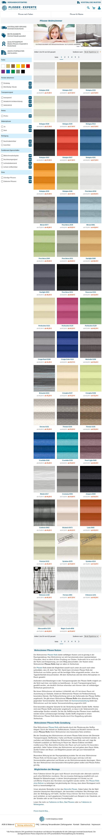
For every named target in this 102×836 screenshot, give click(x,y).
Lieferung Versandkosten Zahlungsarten (56, 824)
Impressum (96, 824)
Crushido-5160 (44, 462)
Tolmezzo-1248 (44, 596)
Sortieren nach (78, 52)
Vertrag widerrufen (25, 825)
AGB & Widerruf (8, 824)
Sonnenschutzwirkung (80, 701)
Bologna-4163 (44, 159)
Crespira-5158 (90, 394)
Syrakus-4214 (90, 562)
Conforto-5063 (44, 529)
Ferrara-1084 (67, 596)
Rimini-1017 (44, 495)
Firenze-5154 (67, 428)
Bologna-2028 (44, 91)
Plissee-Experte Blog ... (41, 811)
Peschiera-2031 (67, 260)
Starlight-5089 (90, 260)
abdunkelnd (8, 105)
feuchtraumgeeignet (10, 159)
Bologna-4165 (67, 125)
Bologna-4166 (67, 192)
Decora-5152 (44, 428)
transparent (7, 98)
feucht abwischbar (10, 141)
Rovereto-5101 (90, 293)
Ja (4, 127)
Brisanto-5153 (44, 394)
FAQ (37, 824)
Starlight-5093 (44, 293)
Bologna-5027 (67, 159)
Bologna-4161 (90, 159)
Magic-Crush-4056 (67, 630)
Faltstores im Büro (56, 802)
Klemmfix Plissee (70, 789)
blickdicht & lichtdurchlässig (13, 101)
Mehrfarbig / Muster (10, 87)
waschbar (7, 145)
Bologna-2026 (90, 91)
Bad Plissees (69, 802)
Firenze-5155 (90, 428)
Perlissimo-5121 (44, 327)
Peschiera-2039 (67, 226)
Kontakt (76, 824)
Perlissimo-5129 (90, 327)
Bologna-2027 (67, 91)
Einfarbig (7, 83)
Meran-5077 (44, 226)
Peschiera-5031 (67, 293)
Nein (5, 130)
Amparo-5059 (90, 495)
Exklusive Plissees (10, 181)
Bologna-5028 (44, 125)
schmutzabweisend (10, 163)
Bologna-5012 (90, 125)
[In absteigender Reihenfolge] (100, 52)
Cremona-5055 (67, 495)
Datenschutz (85, 824)
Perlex (6, 116)
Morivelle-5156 (90, 361)
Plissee (39, 668)
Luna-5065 (90, 529)
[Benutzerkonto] (99, 8)
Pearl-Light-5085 (90, 462)
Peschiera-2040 (44, 260)
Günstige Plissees (10, 178)
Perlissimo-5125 (67, 327)
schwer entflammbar (10, 167)
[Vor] (78, 57)
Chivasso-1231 (90, 596)
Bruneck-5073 (67, 529)
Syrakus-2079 (67, 562)
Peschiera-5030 (90, 192)
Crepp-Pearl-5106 (44, 361)
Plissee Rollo (53, 655)
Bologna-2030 (44, 192)
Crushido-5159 (67, 462)
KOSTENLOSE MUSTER (91, 2)
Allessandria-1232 (44, 630)
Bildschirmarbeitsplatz (11, 156)
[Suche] (88, 8)
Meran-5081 (90, 226)
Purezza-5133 (44, 562)
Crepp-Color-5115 (67, 361)
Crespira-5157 (67, 394)
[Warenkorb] (93, 8)
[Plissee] (43, 7)
